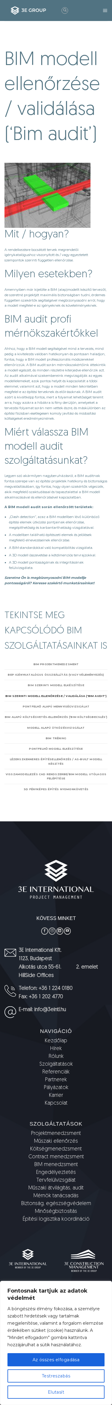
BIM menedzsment (56, 1165)
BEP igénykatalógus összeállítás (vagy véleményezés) (56, 674)
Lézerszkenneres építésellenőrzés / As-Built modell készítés (56, 761)
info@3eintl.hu (50, 1010)
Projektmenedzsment (56, 1133)
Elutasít (56, 1392)
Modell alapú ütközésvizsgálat (56, 727)
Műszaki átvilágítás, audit (56, 1188)
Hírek (56, 1049)
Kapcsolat (56, 1103)
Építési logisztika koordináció (56, 1219)
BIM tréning (56, 738)
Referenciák (56, 1072)
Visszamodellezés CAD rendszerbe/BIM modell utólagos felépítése (56, 776)
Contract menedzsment (56, 1157)
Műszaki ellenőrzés (56, 1141)
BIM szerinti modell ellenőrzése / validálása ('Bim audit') (55, 696)
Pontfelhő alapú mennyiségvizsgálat (56, 706)
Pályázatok (56, 1088)
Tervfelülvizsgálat (56, 1180)
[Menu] (105, 10)
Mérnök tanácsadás (56, 1196)
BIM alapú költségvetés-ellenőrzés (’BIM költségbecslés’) (56, 717)
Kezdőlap (56, 1041)
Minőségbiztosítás (56, 1211)
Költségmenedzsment (56, 1149)
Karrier (56, 1095)
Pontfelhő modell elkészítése (56, 748)
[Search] (65, 10)
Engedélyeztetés (56, 1172)
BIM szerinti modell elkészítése (56, 685)
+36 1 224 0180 (56, 988)
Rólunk (56, 1056)
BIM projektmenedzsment (56, 664)
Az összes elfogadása (56, 1359)
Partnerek (56, 1080)
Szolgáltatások (56, 1064)
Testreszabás (56, 1376)
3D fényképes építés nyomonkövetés (56, 789)
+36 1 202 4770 (46, 997)
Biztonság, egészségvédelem (56, 1204)
